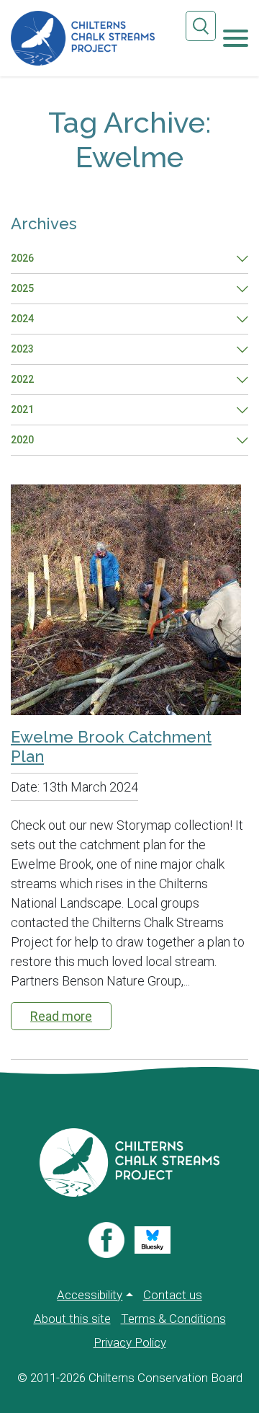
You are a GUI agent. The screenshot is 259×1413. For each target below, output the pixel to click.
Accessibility (89, 1295)
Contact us (172, 1295)
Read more (61, 1016)
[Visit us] (106, 1240)
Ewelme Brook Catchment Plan (111, 746)
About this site (72, 1318)
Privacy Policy (130, 1342)
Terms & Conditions (173, 1318)
